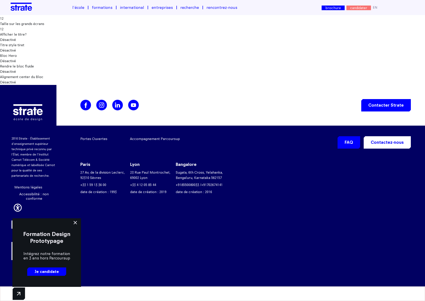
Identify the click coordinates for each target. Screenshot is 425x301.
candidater (358, 8)
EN (375, 7)
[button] (18, 207)
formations (102, 7)
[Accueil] (21, 7)
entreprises (162, 7)
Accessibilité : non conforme (34, 196)
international (132, 7)
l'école (78, 7)
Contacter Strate (386, 105)
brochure (333, 8)
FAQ (349, 142)
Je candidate (47, 271)
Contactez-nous (387, 142)
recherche (189, 7)
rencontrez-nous (222, 7)
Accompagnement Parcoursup (155, 139)
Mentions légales (28, 187)
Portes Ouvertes (93, 139)
